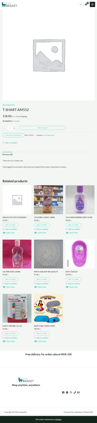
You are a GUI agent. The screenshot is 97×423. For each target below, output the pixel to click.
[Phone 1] (75, 392)
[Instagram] (67, 392)
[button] (81, 4)
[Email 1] (78, 392)
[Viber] (71, 392)
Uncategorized (9, 105)
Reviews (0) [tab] (8, 154)
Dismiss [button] (58, 419)
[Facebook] (63, 392)
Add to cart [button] (10, 225)
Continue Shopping (13, 135)
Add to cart (42, 128)
